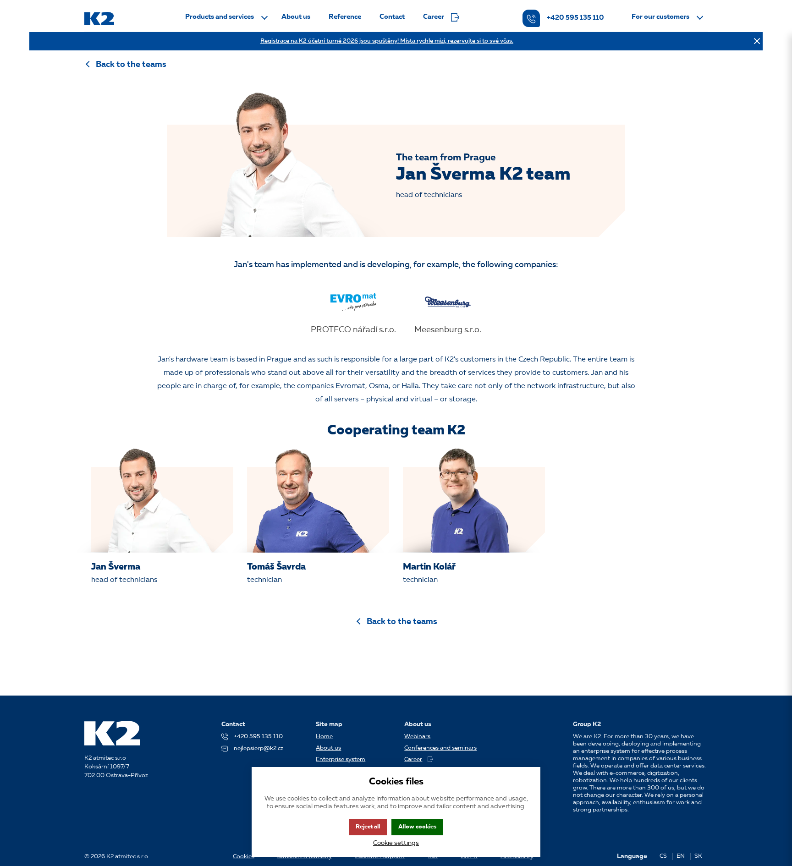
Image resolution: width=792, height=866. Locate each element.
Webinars (417, 737)
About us (295, 17)
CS (663, 856)
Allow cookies (417, 827)
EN (680, 856)
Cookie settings (396, 843)
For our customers (660, 17)
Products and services (219, 17)
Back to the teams (131, 64)
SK (698, 856)
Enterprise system (340, 759)
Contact (392, 17)
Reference (345, 17)
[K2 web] (99, 18)
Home (324, 737)
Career (433, 17)
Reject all (368, 827)
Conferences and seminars (440, 748)
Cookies (243, 857)
